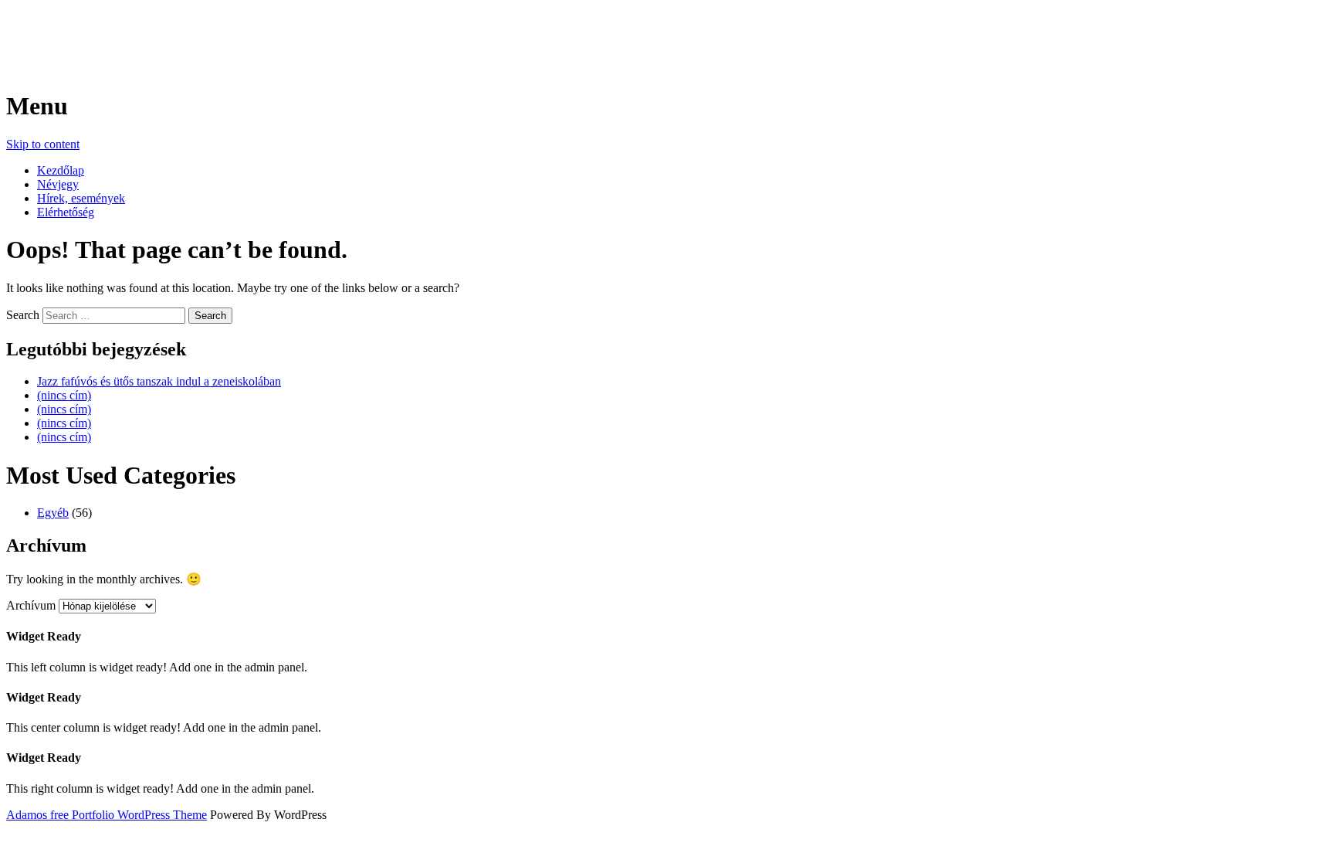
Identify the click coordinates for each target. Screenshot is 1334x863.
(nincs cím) (64, 395)
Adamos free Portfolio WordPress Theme (106, 814)
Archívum (31, 605)
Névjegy (58, 184)
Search (22, 314)
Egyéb (53, 512)
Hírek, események (81, 198)
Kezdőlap (60, 170)
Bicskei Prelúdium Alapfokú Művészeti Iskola (246, 30)
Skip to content (43, 144)
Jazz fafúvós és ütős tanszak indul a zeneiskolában (159, 381)
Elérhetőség (65, 212)
